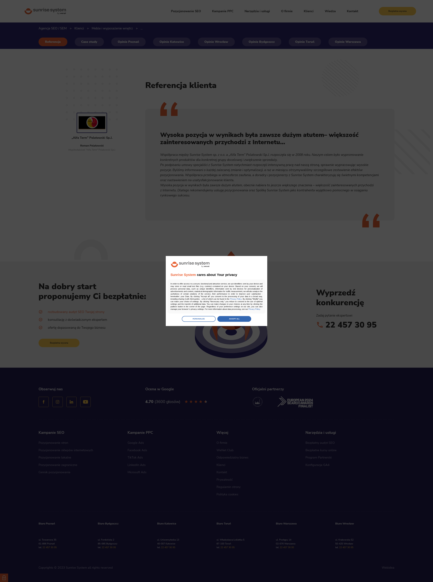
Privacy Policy (236, 299)
